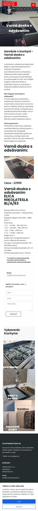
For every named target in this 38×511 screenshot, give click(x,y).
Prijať (19, 501)
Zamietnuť (19, 507)
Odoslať (13, 314)
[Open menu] (33, 5)
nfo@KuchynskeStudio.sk (16, 275)
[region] (19, 497)
